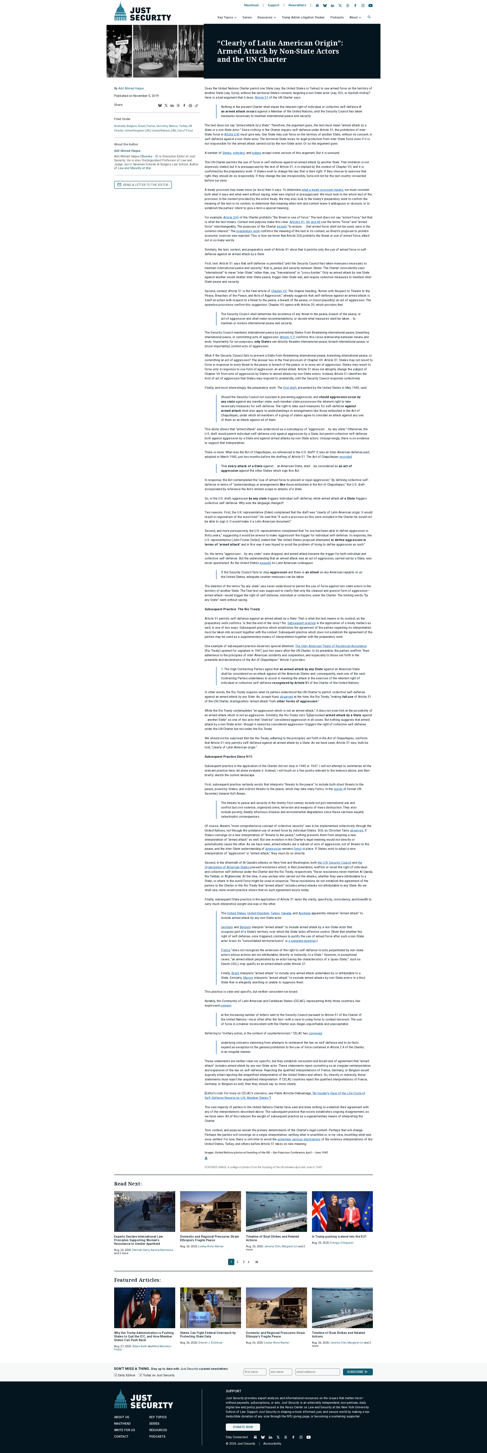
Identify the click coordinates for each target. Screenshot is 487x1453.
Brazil (235, 973)
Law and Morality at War (134, 168)
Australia (304, 913)
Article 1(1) (287, 337)
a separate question (302, 941)
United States (236, 913)
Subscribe (355, 1372)
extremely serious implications (299, 1139)
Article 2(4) (232, 134)
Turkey (275, 913)
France (225, 950)
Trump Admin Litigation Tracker (303, 17)
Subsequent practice (301, 623)
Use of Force (185, 130)
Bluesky (146, 156)
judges (256, 153)
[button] (369, 17)
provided (346, 457)
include (282, 226)
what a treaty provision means (322, 190)
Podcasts (337, 17)
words (338, 789)
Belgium (245, 927)
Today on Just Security (159, 1375)
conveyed (315, 1033)
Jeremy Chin (272, 1246)
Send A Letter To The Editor (146, 185)
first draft (290, 388)
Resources (264, 17)
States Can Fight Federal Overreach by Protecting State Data (208, 1334)
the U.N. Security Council (334, 862)
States (227, 153)
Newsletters (297, 5)
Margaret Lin (290, 1246)
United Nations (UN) (164, 130)
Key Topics (225, 17)
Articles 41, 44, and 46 (305, 222)
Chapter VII (279, 291)
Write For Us (124, 1430)
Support (273, 5)
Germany (227, 927)
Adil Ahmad (127, 151)
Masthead (251, 5)
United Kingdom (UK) (137, 130)
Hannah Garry (141, 1249)
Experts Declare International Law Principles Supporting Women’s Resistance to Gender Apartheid (138, 1240)
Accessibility (272, 1443)
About (353, 17)
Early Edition (126, 1375)
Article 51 (261, 97)
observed (286, 697)
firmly (298, 849)
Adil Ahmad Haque (131, 88)
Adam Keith (140, 1346)
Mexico (248, 978)
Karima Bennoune (162, 1249)
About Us (121, 1417)
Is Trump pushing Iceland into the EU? (339, 1236)
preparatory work (248, 231)
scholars (239, 153)
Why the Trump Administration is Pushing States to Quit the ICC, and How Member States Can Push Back (144, 1336)
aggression (273, 849)
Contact (121, 1436)
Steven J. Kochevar (211, 1342)
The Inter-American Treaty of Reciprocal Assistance (331, 646)
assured (265, 563)
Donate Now (243, 1427)
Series (247, 17)
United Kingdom (258, 913)
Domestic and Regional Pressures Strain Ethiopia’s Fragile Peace (209, 1238)
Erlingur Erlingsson (341, 1242)
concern (225, 1005)
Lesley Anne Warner (211, 1246)
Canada (286, 913)
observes (356, 830)
